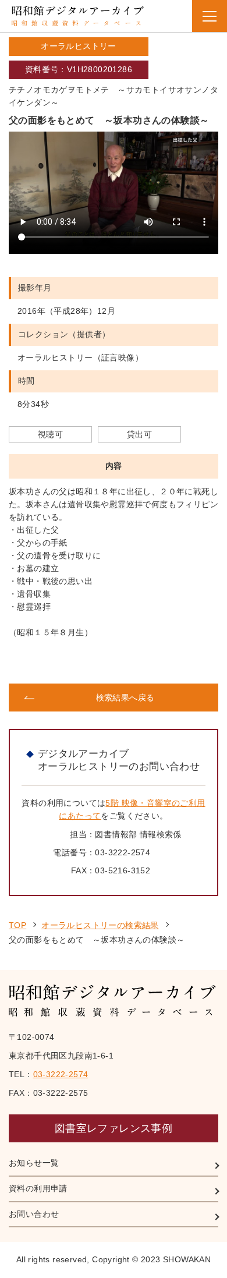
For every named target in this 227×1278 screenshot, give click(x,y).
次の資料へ (166, 661)
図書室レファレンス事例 (113, 1128)
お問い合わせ (34, 1214)
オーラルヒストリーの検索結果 (100, 925)
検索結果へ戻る (125, 697)
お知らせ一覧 (34, 1162)
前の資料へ (60, 661)
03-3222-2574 (60, 1074)
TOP (17, 925)
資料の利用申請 (38, 1188)
